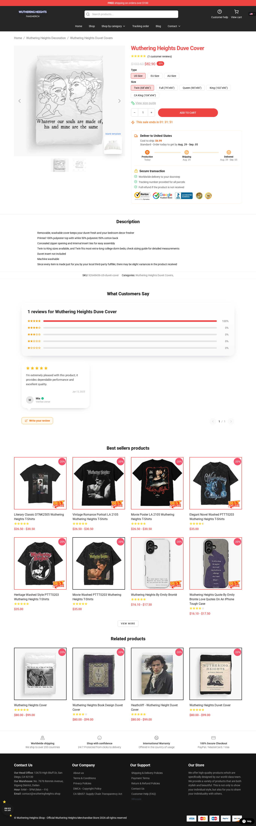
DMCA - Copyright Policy (87, 788)
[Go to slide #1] (60, 165)
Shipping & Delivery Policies (147, 772)
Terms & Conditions (84, 778)
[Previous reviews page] (213, 421)
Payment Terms (140, 778)
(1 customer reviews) (159, 56)
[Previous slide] (20, 101)
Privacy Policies (82, 783)
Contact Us (137, 788)
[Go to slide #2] (79, 165)
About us (78, 772)
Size (133, 81)
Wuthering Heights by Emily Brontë (154, 595)
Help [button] (249, 821)
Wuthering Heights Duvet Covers (91, 38)
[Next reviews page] (231, 421)
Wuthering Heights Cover (30, 705)
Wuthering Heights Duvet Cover (210, 705)
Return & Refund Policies (145, 783)
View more (128, 623)
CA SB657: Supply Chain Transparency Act (97, 793)
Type (134, 69)
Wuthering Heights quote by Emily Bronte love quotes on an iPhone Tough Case (212, 599)
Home (18, 38)
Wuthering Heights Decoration (46, 38)
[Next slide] (119, 101)
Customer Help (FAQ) (143, 793)
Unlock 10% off (7, 809)
